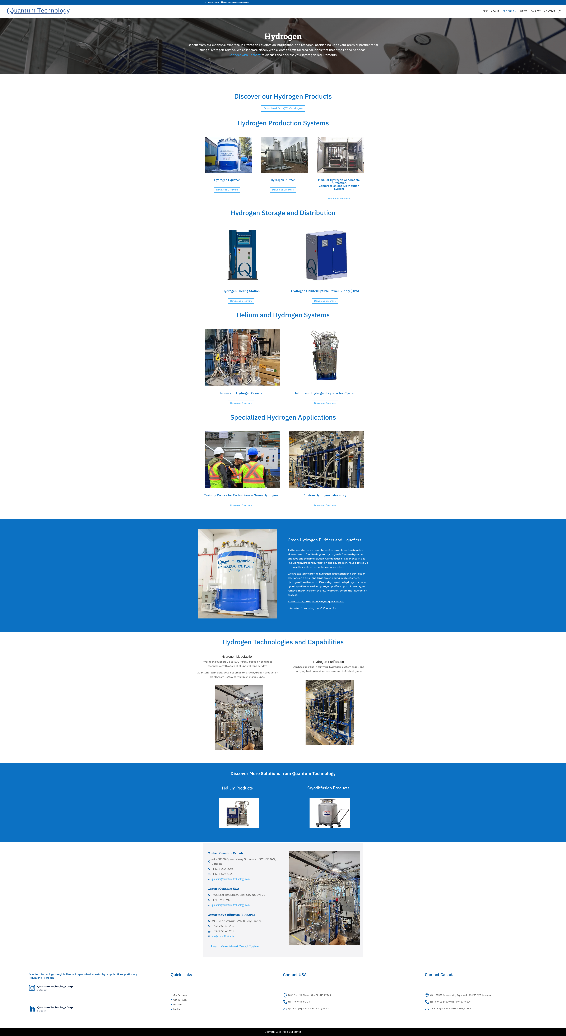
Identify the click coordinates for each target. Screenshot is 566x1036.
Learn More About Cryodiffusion (235, 946)
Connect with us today (245, 55)
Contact (549, 11)
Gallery (535, 11)
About (495, 11)
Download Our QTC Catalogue (283, 108)
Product (508, 11)
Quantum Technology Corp (55, 986)
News (523, 11)
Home (484, 11)
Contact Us (329, 608)
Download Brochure (227, 189)
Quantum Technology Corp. (55, 1007)
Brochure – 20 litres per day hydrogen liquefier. (316, 601)
